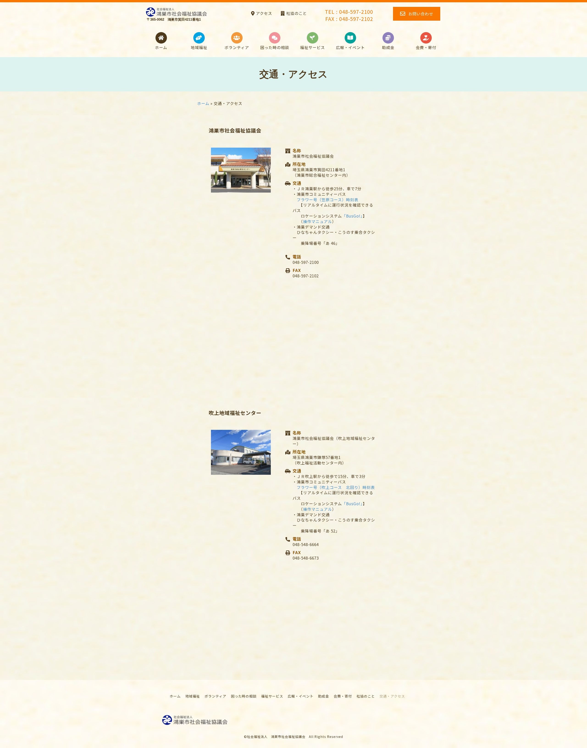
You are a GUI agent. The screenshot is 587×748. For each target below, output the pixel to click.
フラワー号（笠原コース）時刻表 (327, 199)
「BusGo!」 (352, 216)
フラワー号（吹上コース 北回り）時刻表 (336, 487)
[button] (261, 13)
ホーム (203, 103)
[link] (175, 696)
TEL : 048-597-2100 (349, 11)
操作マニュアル (317, 221)
